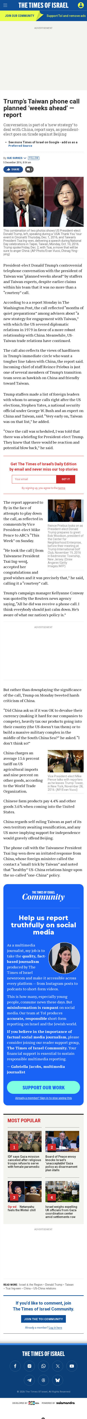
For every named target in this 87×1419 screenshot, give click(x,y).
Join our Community (19, 15)
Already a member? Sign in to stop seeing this (43, 1098)
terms (61, 488)
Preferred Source (20, 145)
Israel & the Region (30, 1284)
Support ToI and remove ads (66, 15)
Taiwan (69, 1284)
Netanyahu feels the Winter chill (22, 1208)
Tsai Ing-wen (13, 1288)
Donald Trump (53, 1284)
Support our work (44, 1087)
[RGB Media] (35, 1403)
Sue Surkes (14, 158)
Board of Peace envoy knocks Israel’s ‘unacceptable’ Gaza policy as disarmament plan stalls (61, 1163)
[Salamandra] (65, 1403)
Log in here (55, 1327)
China (27, 1288)
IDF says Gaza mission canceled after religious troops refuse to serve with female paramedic (24, 1161)
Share (15, 169)
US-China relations (44, 1288)
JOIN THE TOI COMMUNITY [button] (43, 1319)
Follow (33, 158)
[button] (81, 5)
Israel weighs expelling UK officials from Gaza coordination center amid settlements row (61, 1212)
